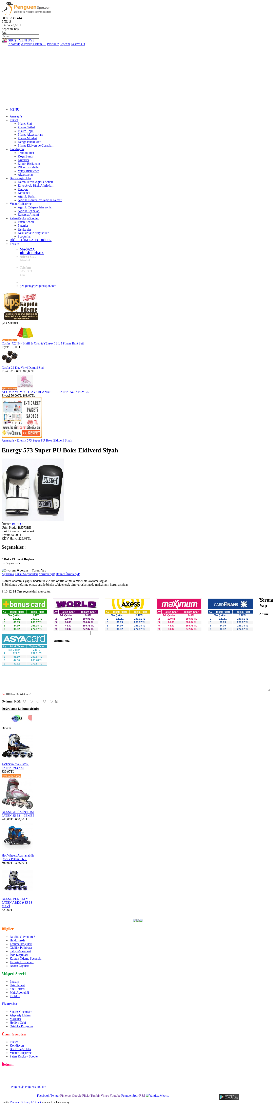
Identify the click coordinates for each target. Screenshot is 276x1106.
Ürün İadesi (17, 985)
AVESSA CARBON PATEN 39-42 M (15, 766)
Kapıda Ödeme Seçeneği (25, 958)
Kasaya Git (78, 44)
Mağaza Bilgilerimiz (32, 251)
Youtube (115, 1095)
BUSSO (17, 524)
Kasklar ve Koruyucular (33, 233)
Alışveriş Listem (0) (33, 44)
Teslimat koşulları (21, 944)
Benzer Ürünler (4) (68, 574)
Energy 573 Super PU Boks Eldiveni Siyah (44, 440)
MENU (14, 109)
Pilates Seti (25, 123)
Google (76, 1095)
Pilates (14, 120)
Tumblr (95, 1095)
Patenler (23, 225)
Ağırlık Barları (27, 196)
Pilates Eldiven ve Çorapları (35, 145)
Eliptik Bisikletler (29, 163)
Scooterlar (24, 236)
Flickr (86, 1095)
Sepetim (65, 44)
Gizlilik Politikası (21, 947)
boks (125, 913)
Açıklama (8, 574)
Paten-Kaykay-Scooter (24, 218)
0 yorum (22, 570)
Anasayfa (14, 44)
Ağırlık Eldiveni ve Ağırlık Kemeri (40, 200)
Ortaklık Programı (21, 1026)
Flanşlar (23, 189)
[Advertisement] (138, 76)
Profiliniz (53, 44)
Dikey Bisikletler (28, 167)
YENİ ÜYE (27, 40)
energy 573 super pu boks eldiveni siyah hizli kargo (83, 917)
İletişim (14, 243)
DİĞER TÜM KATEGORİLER (31, 240)
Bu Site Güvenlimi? (22, 936)
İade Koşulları (19, 955)
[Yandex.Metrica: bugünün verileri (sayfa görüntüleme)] (157, 1096)
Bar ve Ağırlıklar (20, 178)
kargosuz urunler (173, 913)
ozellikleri (229, 913)
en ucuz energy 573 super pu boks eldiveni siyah (46, 913)
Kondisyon (17, 149)
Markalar (15, 1019)
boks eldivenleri (110, 913)
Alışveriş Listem (20, 1015)
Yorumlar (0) (47, 574)
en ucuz (242, 913)
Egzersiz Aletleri (28, 214)
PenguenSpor (129, 1095)
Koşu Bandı (25, 156)
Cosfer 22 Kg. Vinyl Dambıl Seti (23, 367)
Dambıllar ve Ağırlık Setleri (35, 182)
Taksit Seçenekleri (26, 574)
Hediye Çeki (18, 1022)
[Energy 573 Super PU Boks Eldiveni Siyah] (33, 520)
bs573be (84, 913)
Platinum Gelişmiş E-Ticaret (25, 1102)
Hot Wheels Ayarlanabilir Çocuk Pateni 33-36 (18, 857)
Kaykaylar (24, 229)
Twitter (54, 1095)
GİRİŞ (12, 40)
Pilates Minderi (27, 138)
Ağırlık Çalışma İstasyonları (35, 207)
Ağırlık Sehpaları (29, 211)
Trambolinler (26, 152)
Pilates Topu (26, 131)
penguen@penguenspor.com (38, 285)
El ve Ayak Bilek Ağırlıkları (35, 185)
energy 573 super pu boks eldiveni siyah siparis (148, 917)
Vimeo (105, 1095)
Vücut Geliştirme (21, 203)
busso (95, 913)
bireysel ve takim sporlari (146, 913)
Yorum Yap (39, 570)
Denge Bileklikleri (29, 142)
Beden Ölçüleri (19, 966)
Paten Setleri (26, 222)
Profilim (15, 996)
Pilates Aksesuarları (30, 134)
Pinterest (65, 1095)
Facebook (43, 1095)
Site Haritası (17, 989)
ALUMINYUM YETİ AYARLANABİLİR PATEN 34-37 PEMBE (45, 392)
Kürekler (23, 160)
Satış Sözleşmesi (20, 951)
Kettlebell (24, 192)
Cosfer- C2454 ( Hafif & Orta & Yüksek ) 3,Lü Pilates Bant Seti (43, 343)
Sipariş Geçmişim (21, 1011)
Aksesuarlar (25, 174)
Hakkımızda (17, 940)
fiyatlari (191, 913)
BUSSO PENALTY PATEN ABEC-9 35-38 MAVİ (17, 902)
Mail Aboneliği (19, 992)
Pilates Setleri (26, 127)
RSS (142, 1095)
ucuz (200, 913)
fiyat (208, 913)
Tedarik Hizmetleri (22, 962)
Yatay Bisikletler (28, 171)
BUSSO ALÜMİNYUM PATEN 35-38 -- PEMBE (18, 813)
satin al (216, 913)
